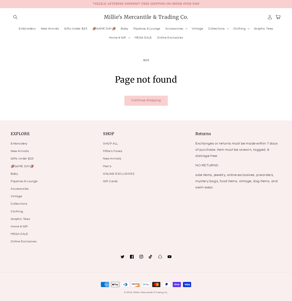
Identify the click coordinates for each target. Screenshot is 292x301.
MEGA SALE (19, 233)
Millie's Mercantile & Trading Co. (150, 292)
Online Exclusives (24, 241)
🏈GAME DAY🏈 (22, 166)
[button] (15, 17)
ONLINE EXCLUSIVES (118, 173)
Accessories (20, 188)
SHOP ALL (110, 143)
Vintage (16, 196)
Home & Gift (19, 226)
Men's (107, 166)
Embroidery (19, 143)
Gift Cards (110, 181)
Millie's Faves (112, 151)
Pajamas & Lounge (24, 181)
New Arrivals (20, 151)
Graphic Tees (20, 219)
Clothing (17, 211)
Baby (14, 173)
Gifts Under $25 (22, 158)
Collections (19, 203)
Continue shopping (146, 100)
